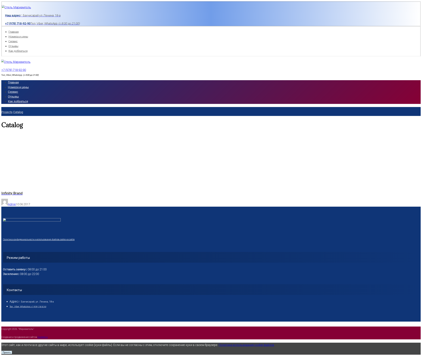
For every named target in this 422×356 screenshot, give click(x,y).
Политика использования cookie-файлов (246, 345)
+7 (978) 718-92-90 (13, 70)
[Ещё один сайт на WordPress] (16, 7)
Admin (12, 204)
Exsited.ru (43, 337)
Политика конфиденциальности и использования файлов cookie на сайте (39, 239)
